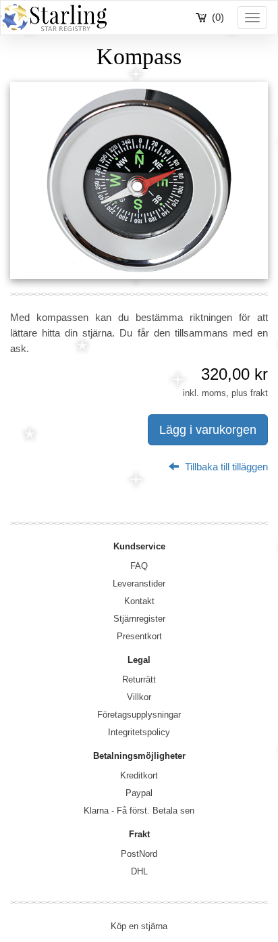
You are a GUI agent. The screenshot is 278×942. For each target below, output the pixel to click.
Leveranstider (139, 583)
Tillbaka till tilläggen (225, 466)
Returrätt (139, 679)
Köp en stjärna (139, 926)
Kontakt (139, 601)
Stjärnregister (139, 619)
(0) (218, 17)
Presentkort (139, 636)
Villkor (139, 697)
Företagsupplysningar (139, 715)
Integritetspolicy (139, 732)
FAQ (139, 566)
